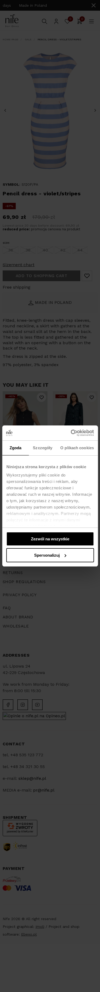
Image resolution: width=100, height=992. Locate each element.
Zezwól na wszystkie (50, 539)
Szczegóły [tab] (42, 447)
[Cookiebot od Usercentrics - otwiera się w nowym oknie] (71, 432)
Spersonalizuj (47, 555)
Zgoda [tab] (16, 447)
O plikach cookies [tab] (77, 447)
